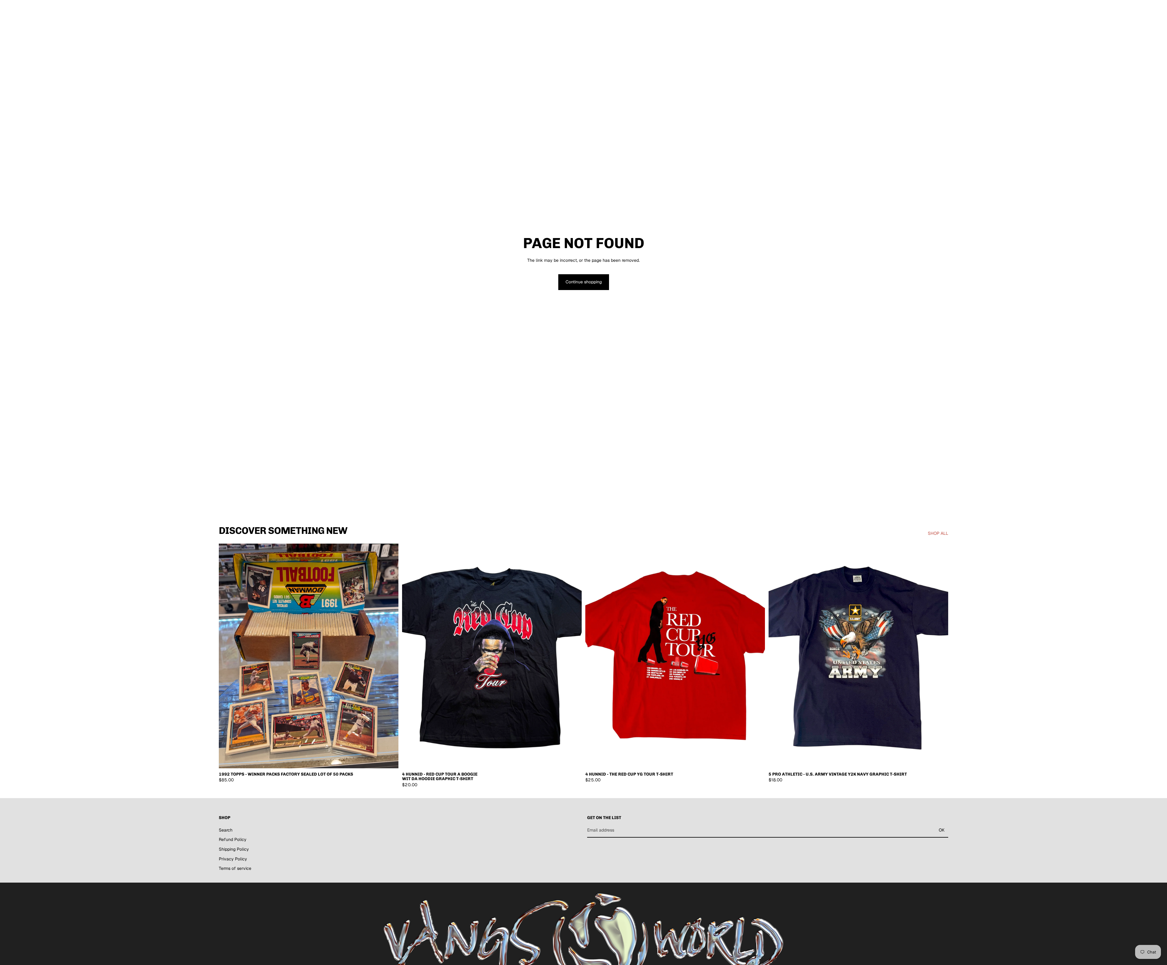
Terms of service (235, 868)
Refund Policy (232, 839)
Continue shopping (584, 282)
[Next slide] (389, 656)
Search (225, 830)
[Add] (389, 758)
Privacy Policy (233, 859)
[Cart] (944, 10)
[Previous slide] (228, 656)
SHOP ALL (938, 533)
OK (942, 830)
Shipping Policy (234, 849)
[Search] (917, 10)
